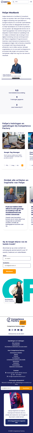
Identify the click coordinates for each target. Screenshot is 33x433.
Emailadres (6, 263)
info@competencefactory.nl (17, 376)
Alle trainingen (16, 343)
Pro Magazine (16, 358)
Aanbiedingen (16, 345)
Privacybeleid (16, 365)
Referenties (16, 361)
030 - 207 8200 (17, 374)
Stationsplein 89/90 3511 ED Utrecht (17, 373)
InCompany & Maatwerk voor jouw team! (16, 346)
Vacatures (16, 363)
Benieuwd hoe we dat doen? (16, 334)
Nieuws (16, 354)
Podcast (16, 356)
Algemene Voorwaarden (16, 366)
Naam (4, 255)
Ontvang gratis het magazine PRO (16, 421)
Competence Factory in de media (16, 359)
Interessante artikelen (16, 352)
